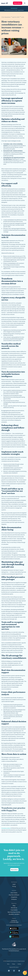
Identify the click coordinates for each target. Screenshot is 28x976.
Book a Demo (17, 3)
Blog (14, 905)
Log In (14, 884)
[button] (25, 3)
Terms (8, 964)
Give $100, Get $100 (14, 914)
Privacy (13, 964)
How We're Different (14, 895)
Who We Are (14, 907)
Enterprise (14, 899)
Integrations (14, 897)
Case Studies (14, 910)
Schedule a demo (6, 828)
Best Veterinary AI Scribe (14, 912)
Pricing (14, 886)
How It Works (14, 892)
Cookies (19, 964)
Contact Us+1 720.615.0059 (14, 921)
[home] (4, 3)
